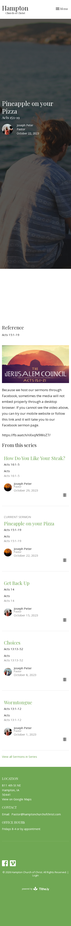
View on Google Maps (17, 799)
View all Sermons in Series (19, 757)
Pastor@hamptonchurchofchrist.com (36, 814)
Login (35, 875)
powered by (33, 892)
